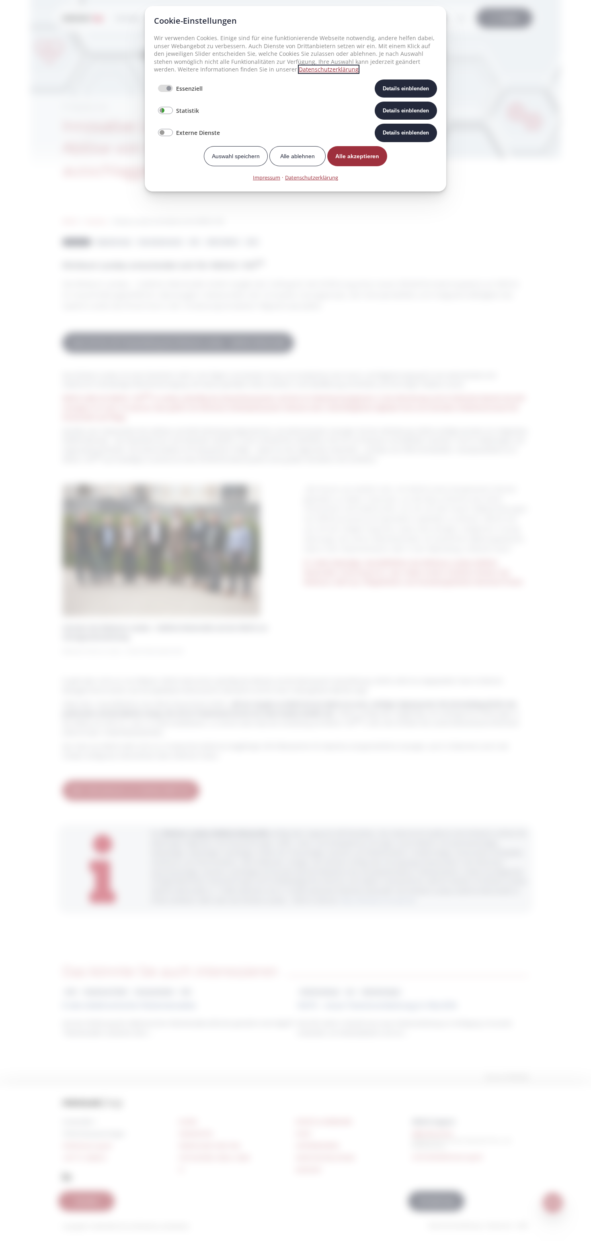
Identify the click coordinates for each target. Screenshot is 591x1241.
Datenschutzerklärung (329, 69)
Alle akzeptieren (357, 156)
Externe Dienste (198, 133)
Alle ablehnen (297, 156)
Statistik (187, 110)
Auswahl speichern (236, 156)
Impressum (266, 177)
